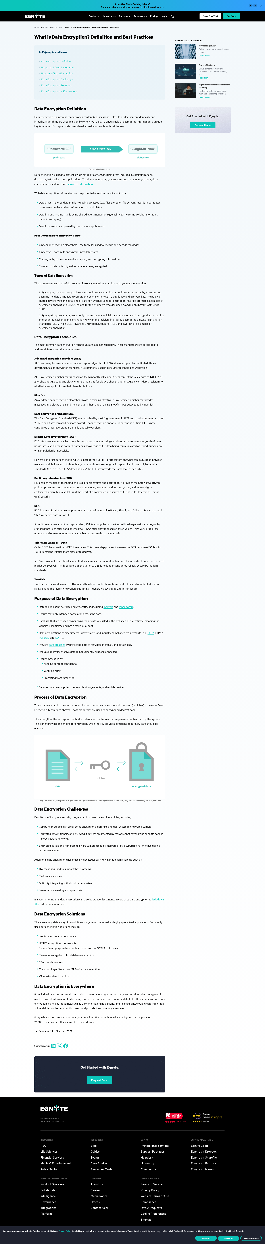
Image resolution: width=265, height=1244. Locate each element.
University (147, 1163)
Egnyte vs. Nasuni (202, 1169)
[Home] (35, 17)
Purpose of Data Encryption (57, 67)
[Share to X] (59, 1045)
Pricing (154, 16)
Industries (108, 16)
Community (148, 1169)
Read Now (203, 77)
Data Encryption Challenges (57, 79)
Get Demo (231, 16)
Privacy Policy (150, 1190)
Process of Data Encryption (57, 73)
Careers (96, 1190)
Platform (46, 1213)
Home (37, 27)
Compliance (148, 1202)
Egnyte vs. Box (200, 1145)
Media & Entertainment (55, 1163)
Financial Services (52, 1157)
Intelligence (48, 1196)
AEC (43, 1145)
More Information (251, 1238)
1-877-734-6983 (51, 1118)
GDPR (58, 637)
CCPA (151, 632)
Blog (94, 1145)
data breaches (57, 644)
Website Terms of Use (155, 1196)
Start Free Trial (210, 16)
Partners (123, 16)
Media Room (99, 1196)
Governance (56, 27)
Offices (95, 1202)
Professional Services (155, 1145)
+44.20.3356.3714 (55, 1121)
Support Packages (153, 1151)
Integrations (48, 1207)
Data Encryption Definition (56, 61)
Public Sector (49, 1169)
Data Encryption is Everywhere (59, 91)
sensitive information (80, 184)
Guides (45, 27)
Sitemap (146, 1219)
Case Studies (99, 1163)
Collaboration (49, 1190)
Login (164, 16)
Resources (139, 16)
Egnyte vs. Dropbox (204, 1151)
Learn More (204, 55)
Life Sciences (49, 1151)
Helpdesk (147, 1157)
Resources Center (102, 1169)
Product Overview (52, 1184)
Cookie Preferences (153, 1213)
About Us (97, 1184)
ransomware (126, 606)
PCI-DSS (44, 637)
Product (93, 16)
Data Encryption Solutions (56, 85)
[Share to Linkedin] (53, 1045)
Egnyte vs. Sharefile (204, 1157)
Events (95, 1157)
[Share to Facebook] (65, 1045)
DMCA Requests (151, 1207)
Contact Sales (100, 1207)
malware (108, 606)
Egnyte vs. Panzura (203, 1163)
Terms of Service (152, 1184)
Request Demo (99, 1080)
